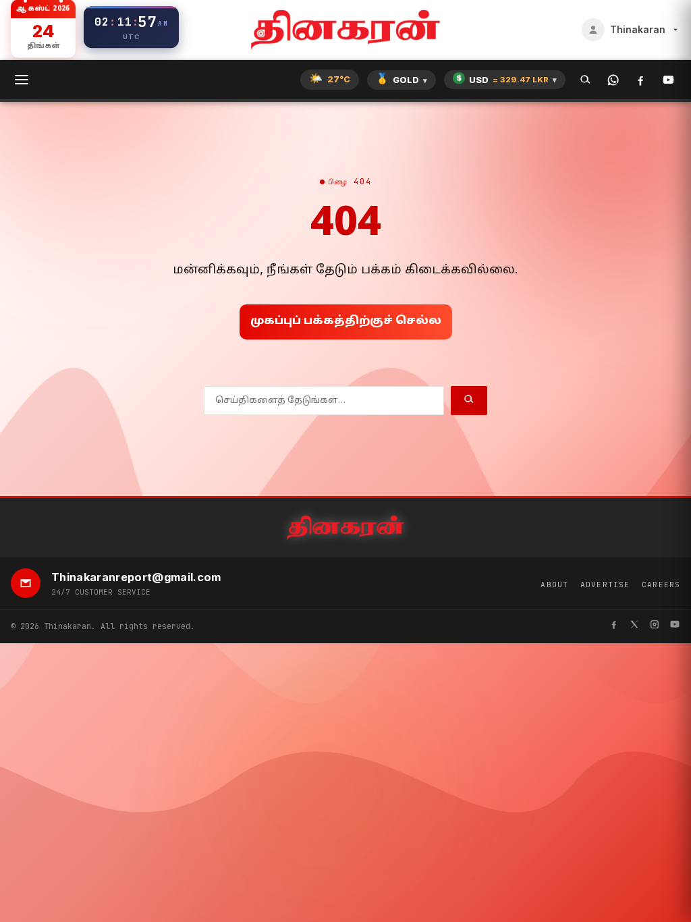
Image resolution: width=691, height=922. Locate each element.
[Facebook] (641, 80)
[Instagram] (654, 626)
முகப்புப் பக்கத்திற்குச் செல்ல (345, 321)
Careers (661, 584)
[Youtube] (674, 626)
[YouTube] (668, 80)
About (554, 584)
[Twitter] (634, 626)
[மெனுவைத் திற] (21, 79)
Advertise (605, 584)
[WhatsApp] (613, 80)
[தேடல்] (585, 80)
